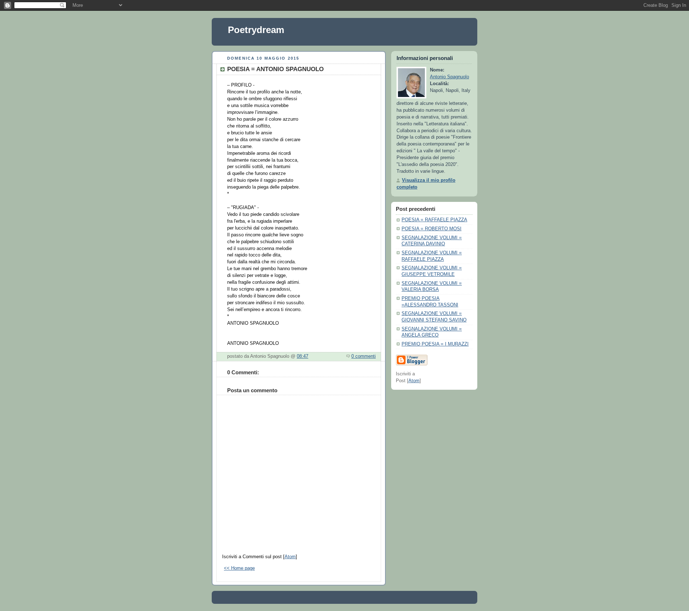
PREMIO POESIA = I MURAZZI (435, 344)
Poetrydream (256, 29)
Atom (290, 556)
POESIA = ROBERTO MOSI (431, 228)
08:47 (302, 356)
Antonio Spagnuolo (449, 76)
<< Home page (239, 568)
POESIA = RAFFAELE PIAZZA (434, 219)
